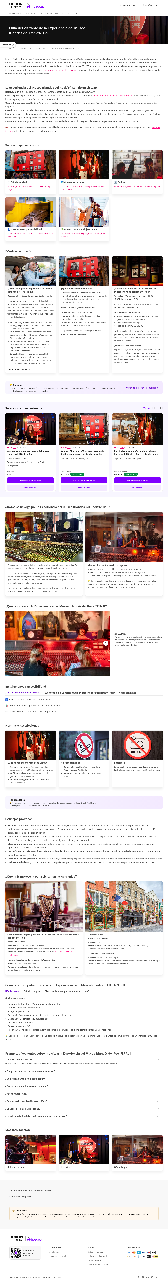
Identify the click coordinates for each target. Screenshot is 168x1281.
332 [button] (122, 447)
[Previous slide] (154, 408)
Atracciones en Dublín (49, 13)
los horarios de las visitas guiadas (59, 69)
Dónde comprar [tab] (32, 991)
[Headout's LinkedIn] (138, 1277)
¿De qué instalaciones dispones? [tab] (22, 692)
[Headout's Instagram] (143, 1277)
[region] (84, 452)
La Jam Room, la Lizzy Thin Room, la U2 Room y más (137, 186)
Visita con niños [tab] (127, 692)
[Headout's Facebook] (152, 1277)
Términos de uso (95, 1260)
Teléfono (55, 1252)
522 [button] (68, 447)
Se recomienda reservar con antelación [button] (113, 95)
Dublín (12, 48)
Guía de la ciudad (69, 13)
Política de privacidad (97, 1256)
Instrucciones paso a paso (19, 369)
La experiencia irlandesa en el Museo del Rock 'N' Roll (40, 48)
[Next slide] (160, 408)
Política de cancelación (98, 1264)
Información (30, 13)
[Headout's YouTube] (147, 1277)
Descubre (16, 13)
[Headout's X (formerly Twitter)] (157, 1277)
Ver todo (147, 408)
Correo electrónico (59, 1256)
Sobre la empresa (95, 1252)
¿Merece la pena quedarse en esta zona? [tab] (67, 991)
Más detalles (30, 487)
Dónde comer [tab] (12, 991)
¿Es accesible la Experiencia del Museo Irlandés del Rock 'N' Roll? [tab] (80, 692)
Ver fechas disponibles (30, 480)
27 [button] (14, 447)
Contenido (6, 44)
